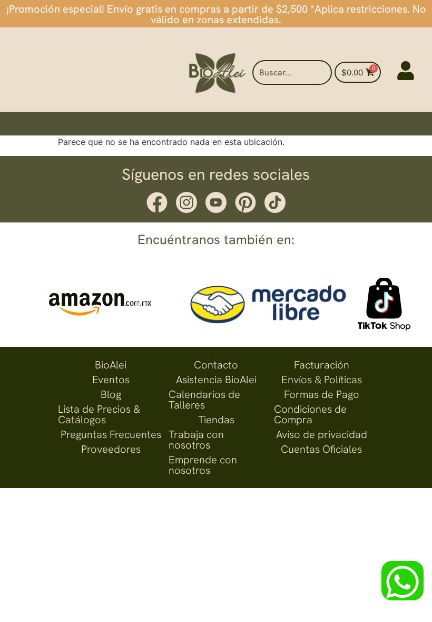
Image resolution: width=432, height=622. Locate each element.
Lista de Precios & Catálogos (99, 414)
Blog (111, 394)
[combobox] (291, 72)
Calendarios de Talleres (204, 399)
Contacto (216, 365)
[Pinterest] (245, 202)
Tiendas (216, 419)
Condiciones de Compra (310, 414)
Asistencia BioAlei (216, 379)
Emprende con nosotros (203, 465)
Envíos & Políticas (321, 379)
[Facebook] (157, 202)
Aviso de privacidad (321, 434)
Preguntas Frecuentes (111, 434)
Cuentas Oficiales (321, 449)
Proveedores (111, 449)
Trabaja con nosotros (196, 439)
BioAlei (110, 365)
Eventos (111, 379)
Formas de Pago (321, 394)
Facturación (321, 365)
